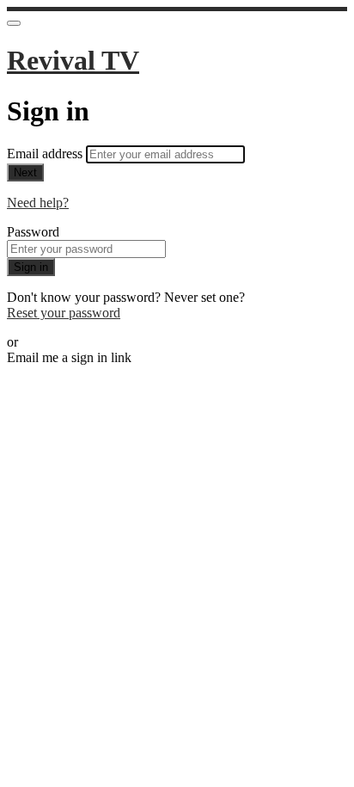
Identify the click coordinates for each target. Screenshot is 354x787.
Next (25, 172)
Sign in (31, 267)
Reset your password (63, 312)
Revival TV (73, 60)
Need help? (38, 202)
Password (33, 231)
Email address (46, 153)
